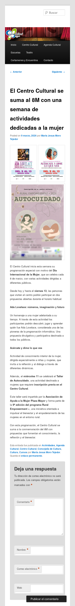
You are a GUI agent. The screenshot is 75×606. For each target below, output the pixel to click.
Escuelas (15, 52)
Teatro (29, 52)
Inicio (13, 44)
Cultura (14, 452)
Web (19, 587)
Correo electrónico (28, 569)
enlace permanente (31, 455)
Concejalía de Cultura (49, 448)
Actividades (48, 445)
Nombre (22, 550)
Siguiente (58, 71)
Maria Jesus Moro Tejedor (46, 452)
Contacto (48, 60)
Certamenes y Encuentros (24, 60)
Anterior (16, 71)
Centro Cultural (30, 44)
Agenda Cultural (52, 44)
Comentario (24, 502)
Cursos (23, 452)
